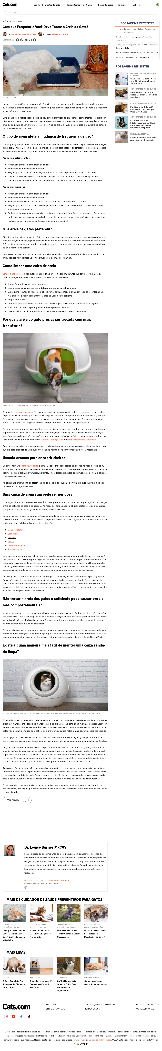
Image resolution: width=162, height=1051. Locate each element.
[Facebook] (21, 1016)
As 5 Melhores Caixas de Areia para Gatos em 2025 (137, 53)
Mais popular (35, 977)
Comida (6, 977)
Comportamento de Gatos (79, 5)
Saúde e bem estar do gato (47, 5)
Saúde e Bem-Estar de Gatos (16, 21)
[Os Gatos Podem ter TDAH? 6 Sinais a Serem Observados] (68, 921)
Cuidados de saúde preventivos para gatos (12, 925)
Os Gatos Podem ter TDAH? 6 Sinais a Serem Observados (68, 934)
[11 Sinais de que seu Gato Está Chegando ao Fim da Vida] (41, 921)
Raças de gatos (105, 5)
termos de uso (79, 1040)
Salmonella (13, 533)
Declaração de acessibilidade (100, 1004)
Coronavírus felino (17, 545)
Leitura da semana (91, 977)
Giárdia (11, 541)
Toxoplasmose (15, 549)
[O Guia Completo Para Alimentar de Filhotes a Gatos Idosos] (14, 973)
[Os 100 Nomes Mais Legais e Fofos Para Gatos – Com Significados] (68, 973)
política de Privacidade (147, 1004)
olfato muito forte (29, 465)
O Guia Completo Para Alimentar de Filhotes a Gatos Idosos (14, 984)
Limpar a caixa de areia (14, 273)
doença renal (57, 439)
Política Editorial (144, 1009)
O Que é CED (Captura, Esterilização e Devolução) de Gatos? (95, 934)
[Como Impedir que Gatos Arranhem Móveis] (96, 973)
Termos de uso (92, 1009)
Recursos (122, 5)
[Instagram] (6, 1016)
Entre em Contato (55, 1009)
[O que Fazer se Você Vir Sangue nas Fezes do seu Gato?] (41, 973)
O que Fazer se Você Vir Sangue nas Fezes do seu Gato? (41, 984)
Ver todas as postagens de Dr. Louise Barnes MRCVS (46, 880)
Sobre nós (138, 5)
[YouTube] (13, 1016)
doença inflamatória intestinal (81, 439)
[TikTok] (29, 1016)
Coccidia (12, 537)
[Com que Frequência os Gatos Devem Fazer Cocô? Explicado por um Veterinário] (14, 921)
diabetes (45, 439)
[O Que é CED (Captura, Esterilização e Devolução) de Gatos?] (96, 921)
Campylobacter (15, 529)
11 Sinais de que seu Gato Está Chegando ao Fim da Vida (41, 934)
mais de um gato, (24, 412)
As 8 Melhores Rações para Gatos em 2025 (133, 57)
